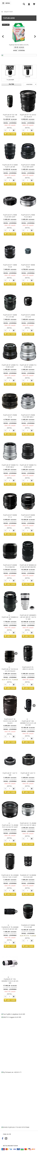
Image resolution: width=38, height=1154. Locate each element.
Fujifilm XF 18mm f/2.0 (28, 266)
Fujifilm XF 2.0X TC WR (28, 774)
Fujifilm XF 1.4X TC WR (10, 774)
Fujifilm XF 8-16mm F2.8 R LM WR (10, 166)
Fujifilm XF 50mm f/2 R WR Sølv (10, 466)
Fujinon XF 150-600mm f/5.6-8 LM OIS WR (10, 981)
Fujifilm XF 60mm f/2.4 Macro (10, 566)
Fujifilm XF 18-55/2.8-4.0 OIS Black (10, 670)
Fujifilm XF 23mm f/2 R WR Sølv (28, 366)
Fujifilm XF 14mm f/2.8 (10, 266)
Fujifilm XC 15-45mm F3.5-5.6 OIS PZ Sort (10, 826)
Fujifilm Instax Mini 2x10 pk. (19, 45)
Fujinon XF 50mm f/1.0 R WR (28, 926)
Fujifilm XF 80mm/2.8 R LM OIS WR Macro (28, 566)
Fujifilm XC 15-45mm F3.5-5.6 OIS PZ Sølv (28, 824)
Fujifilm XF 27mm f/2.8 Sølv (28, 216)
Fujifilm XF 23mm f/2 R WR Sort (10, 366)
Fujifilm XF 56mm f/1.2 (10, 516)
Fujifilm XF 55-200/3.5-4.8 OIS (28, 668)
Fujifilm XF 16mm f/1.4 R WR (10, 316)
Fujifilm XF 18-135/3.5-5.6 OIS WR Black (10, 721)
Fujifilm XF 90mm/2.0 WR (10, 618)
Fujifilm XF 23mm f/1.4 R (28, 316)
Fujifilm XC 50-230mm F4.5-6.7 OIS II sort (10, 876)
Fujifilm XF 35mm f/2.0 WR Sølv (28, 416)
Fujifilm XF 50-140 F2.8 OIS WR (10, 116)
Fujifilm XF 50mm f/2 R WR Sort (28, 466)
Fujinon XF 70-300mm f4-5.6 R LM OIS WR (10, 928)
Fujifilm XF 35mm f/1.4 (10, 416)
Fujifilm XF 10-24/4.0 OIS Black (28, 116)
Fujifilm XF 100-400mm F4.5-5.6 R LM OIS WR (28, 723)
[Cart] (34, 3)
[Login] (29, 3)
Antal (9, 128)
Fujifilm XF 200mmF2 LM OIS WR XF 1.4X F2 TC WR (28, 617)
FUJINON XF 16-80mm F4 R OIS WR (28, 876)
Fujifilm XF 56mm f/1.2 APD (28, 516)
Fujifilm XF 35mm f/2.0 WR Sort (28, 166)
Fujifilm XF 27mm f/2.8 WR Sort (10, 216)
